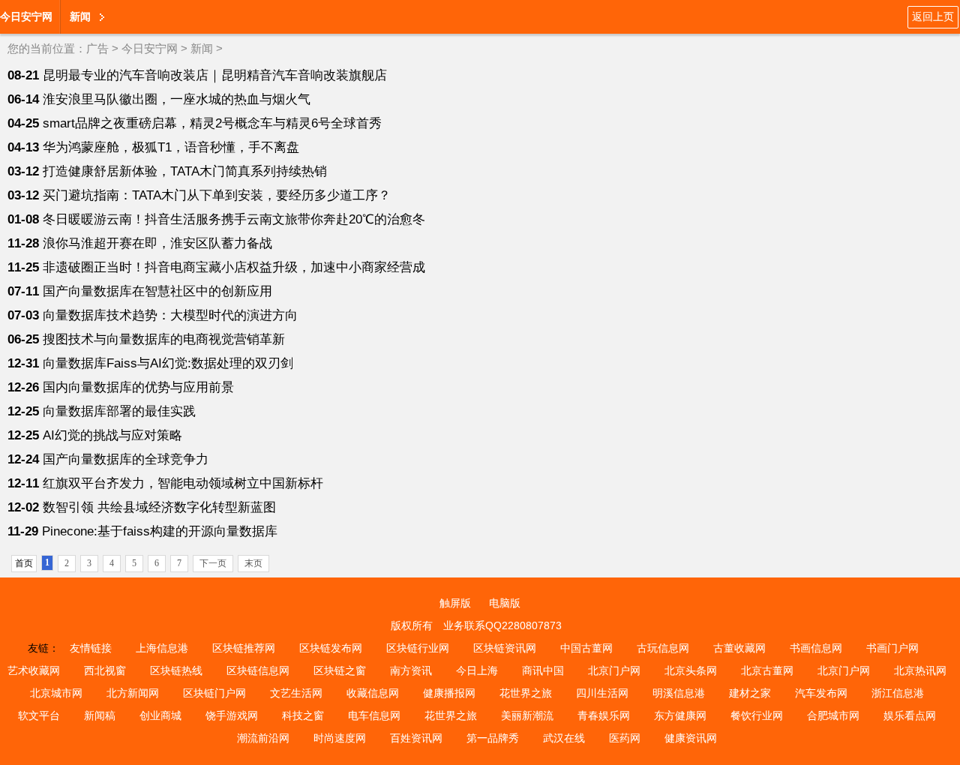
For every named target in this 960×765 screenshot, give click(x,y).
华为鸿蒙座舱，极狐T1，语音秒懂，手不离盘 (171, 147)
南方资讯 (411, 670)
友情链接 (91, 648)
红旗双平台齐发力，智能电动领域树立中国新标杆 (183, 483)
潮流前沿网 (263, 738)
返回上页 (933, 16)
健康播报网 (449, 693)
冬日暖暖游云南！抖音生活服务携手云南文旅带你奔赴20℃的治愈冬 (234, 219)
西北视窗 (105, 670)
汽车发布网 (821, 693)
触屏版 (455, 603)
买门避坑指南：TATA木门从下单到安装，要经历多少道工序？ (217, 195)
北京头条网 (690, 670)
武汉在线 (564, 738)
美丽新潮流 (527, 716)
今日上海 (477, 670)
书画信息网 (816, 648)
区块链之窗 (340, 670)
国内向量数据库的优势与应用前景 (138, 387)
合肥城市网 (833, 716)
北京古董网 (767, 670)
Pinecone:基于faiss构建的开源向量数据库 (160, 531)
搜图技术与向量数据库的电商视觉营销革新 (164, 339)
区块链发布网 (330, 648)
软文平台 (39, 716)
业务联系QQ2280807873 (502, 626)
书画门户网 (892, 648)
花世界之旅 (526, 693)
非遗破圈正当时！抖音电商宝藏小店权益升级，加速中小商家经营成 (234, 267)
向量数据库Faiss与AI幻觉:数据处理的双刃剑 (168, 363)
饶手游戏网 (232, 716)
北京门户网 (614, 670)
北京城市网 (56, 693)
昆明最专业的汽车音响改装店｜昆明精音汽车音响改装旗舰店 (215, 75)
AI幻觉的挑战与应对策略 (112, 435)
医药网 (624, 738)
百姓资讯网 (416, 738)
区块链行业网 (417, 648)
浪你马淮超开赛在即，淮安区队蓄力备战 (157, 243)
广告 (97, 48)
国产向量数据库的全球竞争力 (125, 459)
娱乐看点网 (910, 716)
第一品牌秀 (492, 738)
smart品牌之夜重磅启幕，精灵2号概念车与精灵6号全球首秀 (212, 123)
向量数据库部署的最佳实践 (119, 411)
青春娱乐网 (604, 716)
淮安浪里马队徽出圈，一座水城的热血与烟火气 (176, 99)
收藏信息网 (372, 693)
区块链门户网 (214, 693)
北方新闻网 (132, 693)
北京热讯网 (920, 670)
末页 (253, 563)
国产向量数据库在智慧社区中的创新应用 (157, 291)
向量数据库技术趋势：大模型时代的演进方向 (170, 315)
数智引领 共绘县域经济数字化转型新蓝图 (159, 507)
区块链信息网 (258, 670)
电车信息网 (374, 716)
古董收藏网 (739, 648)
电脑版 (504, 603)
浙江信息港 (898, 693)
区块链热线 (176, 670)
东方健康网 (680, 716)
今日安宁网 (26, 16)
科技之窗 (303, 716)
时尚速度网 (340, 738)
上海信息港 (162, 648)
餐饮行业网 (756, 716)
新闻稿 (100, 716)
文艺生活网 (296, 693)
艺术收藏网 (34, 670)
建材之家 (750, 693)
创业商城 (161, 716)
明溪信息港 (678, 693)
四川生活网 (602, 693)
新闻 (201, 48)
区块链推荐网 (243, 648)
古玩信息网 (663, 648)
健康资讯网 (690, 738)
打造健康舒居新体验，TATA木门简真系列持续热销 (185, 171)
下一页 (213, 563)
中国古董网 (586, 648)
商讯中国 (543, 670)
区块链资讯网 (504, 648)
